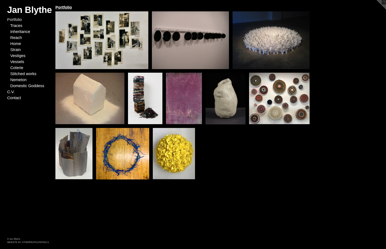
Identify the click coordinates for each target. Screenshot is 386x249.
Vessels (17, 62)
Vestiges (17, 56)
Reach (16, 37)
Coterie (16, 68)
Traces (16, 25)
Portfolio (14, 19)
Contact (14, 98)
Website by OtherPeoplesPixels (28, 242)
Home (15, 43)
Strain (15, 49)
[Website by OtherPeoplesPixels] (377, 9)
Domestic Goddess (27, 86)
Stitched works (23, 74)
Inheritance (20, 31)
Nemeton (18, 80)
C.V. (11, 92)
